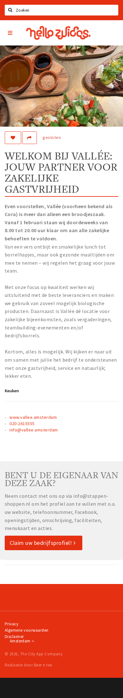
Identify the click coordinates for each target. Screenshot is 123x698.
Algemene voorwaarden (27, 630)
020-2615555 (21, 423)
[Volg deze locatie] (13, 137)
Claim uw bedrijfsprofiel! (41, 542)
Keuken (12, 391)
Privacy (11, 624)
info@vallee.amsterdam (33, 430)
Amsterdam (21, 641)
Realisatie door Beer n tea (28, 665)
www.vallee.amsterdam (33, 417)
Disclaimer (14, 636)
